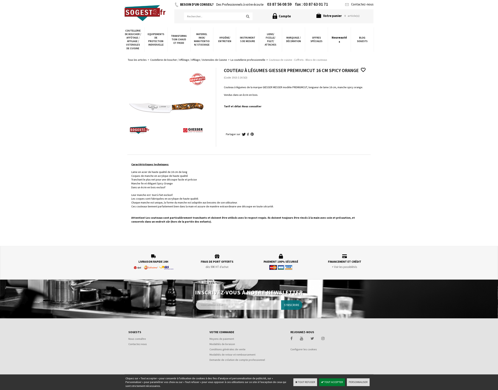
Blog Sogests (362, 39)
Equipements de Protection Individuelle (156, 40)
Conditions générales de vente (227, 349)
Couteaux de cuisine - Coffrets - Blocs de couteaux (298, 60)
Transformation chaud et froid (179, 39)
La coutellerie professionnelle (248, 60)
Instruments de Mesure (247, 39)
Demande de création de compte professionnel (237, 360)
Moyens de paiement (222, 339)
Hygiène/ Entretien (224, 39)
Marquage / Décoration (293, 39)
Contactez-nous (137, 344)
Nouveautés (339, 39)
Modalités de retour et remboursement (232, 354)
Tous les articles (137, 60)
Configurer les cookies (303, 349)
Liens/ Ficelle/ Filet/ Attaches (270, 40)
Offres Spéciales (316, 39)
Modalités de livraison (222, 344)
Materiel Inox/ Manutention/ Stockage (202, 40)
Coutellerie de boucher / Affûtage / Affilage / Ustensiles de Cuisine (133, 39)
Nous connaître (137, 339)
